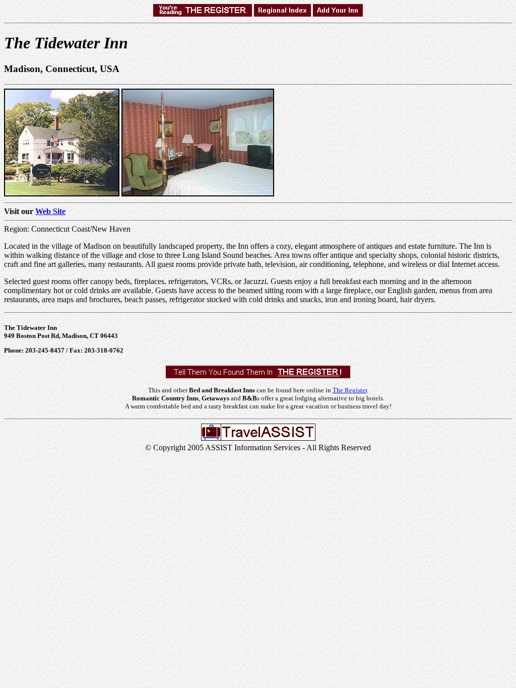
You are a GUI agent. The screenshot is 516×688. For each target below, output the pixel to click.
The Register (350, 390)
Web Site (50, 211)
